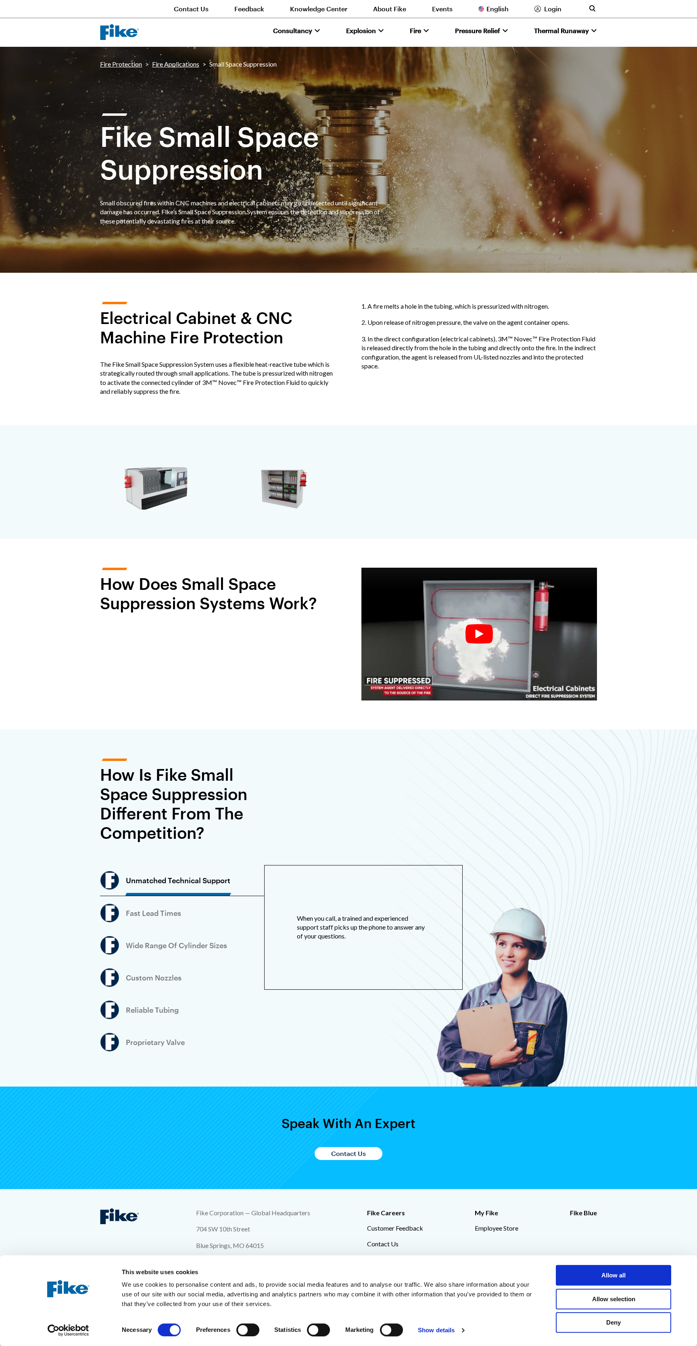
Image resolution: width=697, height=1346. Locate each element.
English (497, 9)
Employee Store (496, 1228)
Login (552, 9)
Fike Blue (583, 1212)
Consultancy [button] (292, 30)
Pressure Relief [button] (477, 30)
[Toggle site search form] (592, 8)
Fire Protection (121, 64)
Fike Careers (386, 1212)
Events (442, 9)
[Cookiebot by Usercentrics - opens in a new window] (68, 1330)
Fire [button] (415, 30)
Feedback (249, 9)
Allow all (613, 1275)
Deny (613, 1322)
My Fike (486, 1212)
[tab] (182, 880)
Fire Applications (175, 64)
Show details (436, 1330)
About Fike (389, 9)
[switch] (247, 1329)
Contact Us (191, 9)
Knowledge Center (318, 9)
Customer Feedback (395, 1228)
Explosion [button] (361, 30)
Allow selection (613, 1299)
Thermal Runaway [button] (561, 30)
